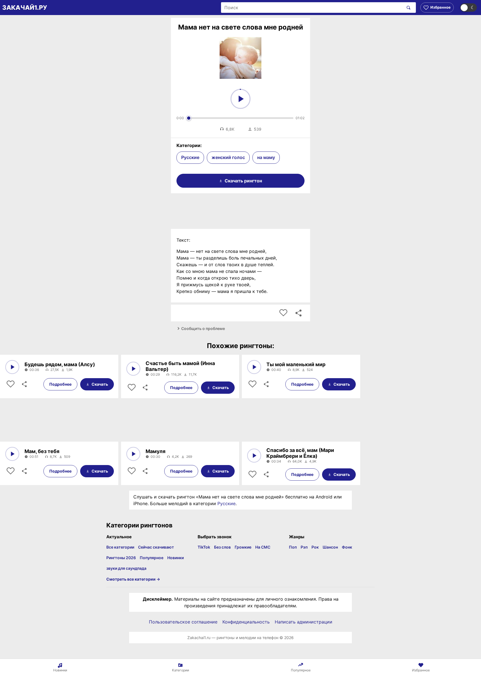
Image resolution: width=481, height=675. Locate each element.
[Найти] (407, 7)
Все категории (120, 547)
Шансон (330, 547)
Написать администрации (303, 622)
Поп (293, 547)
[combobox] (312, 7)
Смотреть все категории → (133, 579)
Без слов (222, 547)
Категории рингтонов (139, 525)
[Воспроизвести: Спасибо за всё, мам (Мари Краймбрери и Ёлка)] (254, 455)
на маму (266, 157)
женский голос (228, 157)
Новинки (175, 557)
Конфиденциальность (246, 622)
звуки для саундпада (126, 568)
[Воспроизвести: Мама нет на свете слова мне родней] (240, 99)
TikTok (204, 547)
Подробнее (60, 384)
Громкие (243, 547)
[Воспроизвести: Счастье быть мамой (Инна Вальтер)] (133, 368)
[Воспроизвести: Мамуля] (133, 454)
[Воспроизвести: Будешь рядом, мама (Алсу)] (12, 367)
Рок (315, 547)
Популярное (151, 557)
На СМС (262, 547)
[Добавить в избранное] (283, 313)
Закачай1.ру (24, 7)
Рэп (304, 547)
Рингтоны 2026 (121, 557)
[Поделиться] (24, 384)
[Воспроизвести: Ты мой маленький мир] (254, 367)
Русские (190, 157)
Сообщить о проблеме (203, 328)
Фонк (347, 547)
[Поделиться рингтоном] (298, 313)
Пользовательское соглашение (183, 622)
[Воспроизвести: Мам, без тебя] (12, 454)
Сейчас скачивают (156, 547)
